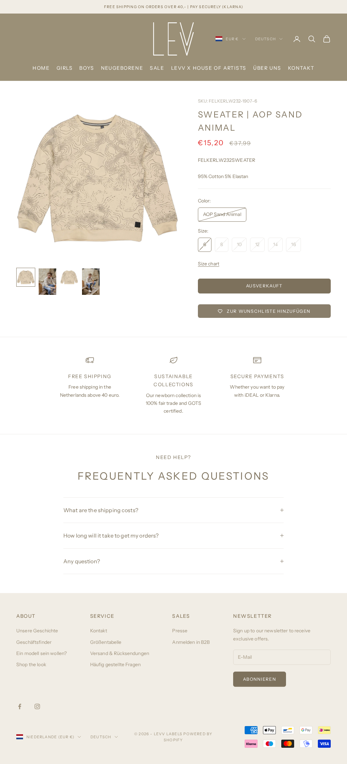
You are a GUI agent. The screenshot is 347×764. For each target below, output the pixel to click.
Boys (86, 68)
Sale (157, 68)
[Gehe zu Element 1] (25, 277)
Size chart (208, 264)
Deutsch (265, 39)
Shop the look (31, 664)
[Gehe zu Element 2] (47, 282)
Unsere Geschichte (37, 631)
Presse (179, 631)
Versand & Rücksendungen (119, 653)
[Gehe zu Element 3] (69, 277)
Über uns (267, 68)
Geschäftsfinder (34, 642)
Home (41, 68)
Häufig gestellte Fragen (115, 664)
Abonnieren (259, 679)
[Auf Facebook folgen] (19, 706)
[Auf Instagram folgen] (37, 706)
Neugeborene (122, 68)
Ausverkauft (264, 285)
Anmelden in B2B (191, 642)
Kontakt (301, 68)
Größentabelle (106, 642)
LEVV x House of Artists (208, 68)
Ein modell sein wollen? (41, 653)
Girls (65, 68)
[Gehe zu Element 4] (90, 282)
